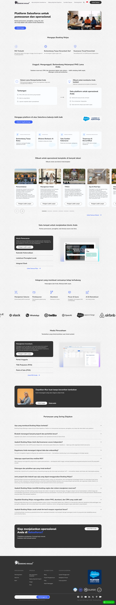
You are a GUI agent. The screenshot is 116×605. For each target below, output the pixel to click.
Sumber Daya (67, 2)
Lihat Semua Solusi (93, 215)
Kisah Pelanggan (48, 583)
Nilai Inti (17, 577)
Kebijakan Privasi (63, 577)
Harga (30, 582)
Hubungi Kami (63, 580)
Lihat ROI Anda (33, 375)
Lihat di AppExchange (23, 122)
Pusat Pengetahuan (49, 577)
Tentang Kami (78, 2)
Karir (16, 580)
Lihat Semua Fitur (32, 268)
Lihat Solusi (95, 2)
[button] (17, 211)
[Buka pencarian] (84, 2)
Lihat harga (20, 28)
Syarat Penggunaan (64, 574)
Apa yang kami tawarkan (38, 2)
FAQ (45, 580)
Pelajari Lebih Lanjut (24, 204)
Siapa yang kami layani (54, 2)
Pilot (30, 584)
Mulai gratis (52, 403)
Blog (45, 574)
